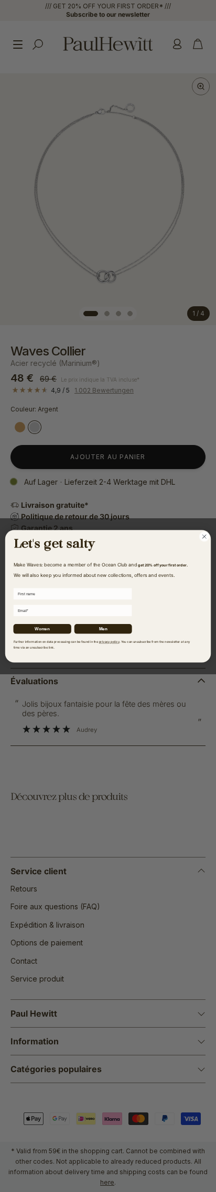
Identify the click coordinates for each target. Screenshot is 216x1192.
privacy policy (109, 641)
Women (42, 628)
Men (103, 628)
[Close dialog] (204, 536)
